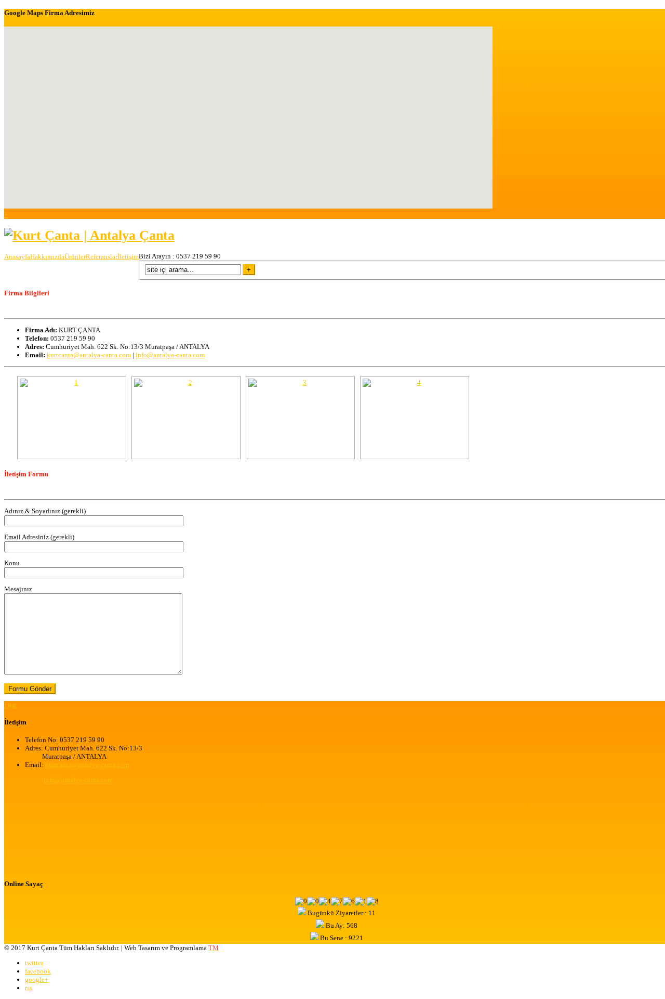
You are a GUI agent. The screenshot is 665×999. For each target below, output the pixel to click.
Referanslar (101, 257)
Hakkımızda (47, 257)
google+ (36, 979)
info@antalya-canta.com (170, 355)
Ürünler (75, 257)
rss (28, 988)
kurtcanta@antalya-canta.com (89, 355)
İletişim (128, 257)
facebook (38, 971)
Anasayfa (17, 257)
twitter (34, 963)
